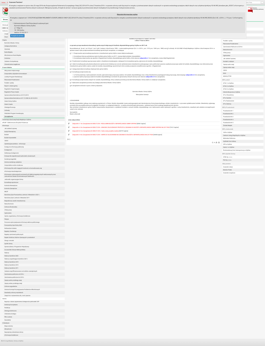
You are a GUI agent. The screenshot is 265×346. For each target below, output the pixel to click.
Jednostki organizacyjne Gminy (13, 179)
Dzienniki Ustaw (228, 167)
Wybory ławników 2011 (11, 268)
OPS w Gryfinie (227, 144)
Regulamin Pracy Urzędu (11, 92)
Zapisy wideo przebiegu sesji (13, 283)
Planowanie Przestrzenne (11, 79)
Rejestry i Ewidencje (10, 231)
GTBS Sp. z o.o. (227, 157)
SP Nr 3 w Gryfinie (228, 89)
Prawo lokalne (7, 67)
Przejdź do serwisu (17, 36)
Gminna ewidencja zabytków (13, 162)
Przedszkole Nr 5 (228, 122)
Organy (4, 40)
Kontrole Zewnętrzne (10, 188)
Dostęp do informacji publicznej (14, 147)
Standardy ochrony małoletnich (13, 292)
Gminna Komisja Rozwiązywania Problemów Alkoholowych (22, 289)
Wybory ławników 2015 (11, 265)
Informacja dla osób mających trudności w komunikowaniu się (23, 168)
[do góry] (214, 143)
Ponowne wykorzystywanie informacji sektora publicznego (22, 222)
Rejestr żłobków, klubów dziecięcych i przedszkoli (19, 237)
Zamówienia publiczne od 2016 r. (14, 274)
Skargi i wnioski (9, 240)
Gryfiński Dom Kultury (229, 141)
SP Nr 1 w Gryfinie (228, 83)
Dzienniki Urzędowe (229, 173)
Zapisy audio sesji (228, 64)
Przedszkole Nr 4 (228, 119)
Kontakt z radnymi (228, 61)
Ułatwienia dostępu (10, 314)
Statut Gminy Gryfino (10, 101)
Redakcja (7, 307)
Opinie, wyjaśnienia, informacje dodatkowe (17, 216)
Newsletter (7, 320)
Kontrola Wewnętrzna (10, 185)
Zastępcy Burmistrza (10, 46)
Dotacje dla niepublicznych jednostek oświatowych (19, 156)
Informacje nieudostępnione (12, 171)
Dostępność (8, 150)
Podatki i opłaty (9, 83)
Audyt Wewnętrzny (10, 131)
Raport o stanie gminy (10, 86)
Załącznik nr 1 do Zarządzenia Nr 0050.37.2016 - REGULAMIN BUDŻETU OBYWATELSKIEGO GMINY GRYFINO (104, 123)
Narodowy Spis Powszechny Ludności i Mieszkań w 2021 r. (22, 194)
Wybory (6, 252)
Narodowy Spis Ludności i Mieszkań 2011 (17, 197)
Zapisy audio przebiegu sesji (13, 280)
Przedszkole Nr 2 (228, 113)
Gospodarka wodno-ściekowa (13, 165)
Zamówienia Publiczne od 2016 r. (233, 46)
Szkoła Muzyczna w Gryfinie (231, 92)
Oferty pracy (8, 210)
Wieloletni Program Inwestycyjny (14, 113)
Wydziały (7, 49)
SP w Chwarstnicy (228, 95)
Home (3, 2)
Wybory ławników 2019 (11, 262)
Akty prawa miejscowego (12, 70)
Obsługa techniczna (10, 311)
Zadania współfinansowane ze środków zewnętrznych (20, 271)
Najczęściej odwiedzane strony (13, 332)
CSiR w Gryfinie (227, 132)
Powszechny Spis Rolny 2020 (13, 225)
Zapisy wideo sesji (228, 67)
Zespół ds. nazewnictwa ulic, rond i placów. (17, 295)
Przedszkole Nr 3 (228, 116)
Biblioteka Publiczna (229, 138)
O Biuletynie (5, 323)
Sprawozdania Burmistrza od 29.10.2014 (16, 95)
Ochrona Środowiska (10, 207)
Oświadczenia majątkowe (12, 64)
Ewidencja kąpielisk (10, 159)
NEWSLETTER (227, 76)
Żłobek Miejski (227, 125)
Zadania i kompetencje (11, 61)
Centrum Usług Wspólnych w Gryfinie (234, 135)
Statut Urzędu (8, 104)
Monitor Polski (227, 170)
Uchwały (7, 110)
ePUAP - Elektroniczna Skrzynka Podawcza (15, 122)
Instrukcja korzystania (10, 304)
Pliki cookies (8, 317)
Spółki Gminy (8, 243)
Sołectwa (7, 58)
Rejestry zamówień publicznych (13, 234)
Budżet (6, 134)
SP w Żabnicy (227, 104)
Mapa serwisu (8, 326)
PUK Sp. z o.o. (227, 160)
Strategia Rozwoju (9, 107)
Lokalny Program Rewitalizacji (13, 76)
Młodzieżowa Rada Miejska (12, 55)
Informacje (5, 125)
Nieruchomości (9, 204)
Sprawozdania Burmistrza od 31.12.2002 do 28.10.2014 (20, 98)
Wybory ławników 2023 (11, 256)
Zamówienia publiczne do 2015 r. (14, 277)
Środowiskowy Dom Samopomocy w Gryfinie (236, 150)
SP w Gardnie (227, 98)
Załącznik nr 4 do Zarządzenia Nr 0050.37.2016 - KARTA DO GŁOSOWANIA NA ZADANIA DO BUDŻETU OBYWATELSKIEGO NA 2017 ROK (112, 134)
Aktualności (8, 329)
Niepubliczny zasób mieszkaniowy (14, 201)
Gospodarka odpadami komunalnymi (15, 73)
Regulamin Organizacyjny (11, 89)
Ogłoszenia (7, 213)
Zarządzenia (8, 116)
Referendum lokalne (10, 228)
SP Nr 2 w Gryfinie (228, 86)
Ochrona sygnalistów (10, 286)
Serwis (4, 298)
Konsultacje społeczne (11, 182)
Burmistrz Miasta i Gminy (11, 43)
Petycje (6, 219)
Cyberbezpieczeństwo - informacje (14, 144)
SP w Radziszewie (228, 101)
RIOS (224, 73)
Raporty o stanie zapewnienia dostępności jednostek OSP (21, 301)
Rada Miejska (8, 52)
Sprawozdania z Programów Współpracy (16, 246)
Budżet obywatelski (10, 137)
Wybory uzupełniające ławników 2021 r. (16, 259)
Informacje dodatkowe (11, 335)
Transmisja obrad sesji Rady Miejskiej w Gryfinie (16, 119)
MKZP (6, 191)
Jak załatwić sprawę (10, 128)
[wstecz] (212, 143)
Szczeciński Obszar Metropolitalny (14, 249)
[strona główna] (216, 143)
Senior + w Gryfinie (228, 147)
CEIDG (6, 140)
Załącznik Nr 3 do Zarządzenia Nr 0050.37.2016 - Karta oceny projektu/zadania (95, 131)
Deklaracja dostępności (11, 153)
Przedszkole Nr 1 (228, 111)
